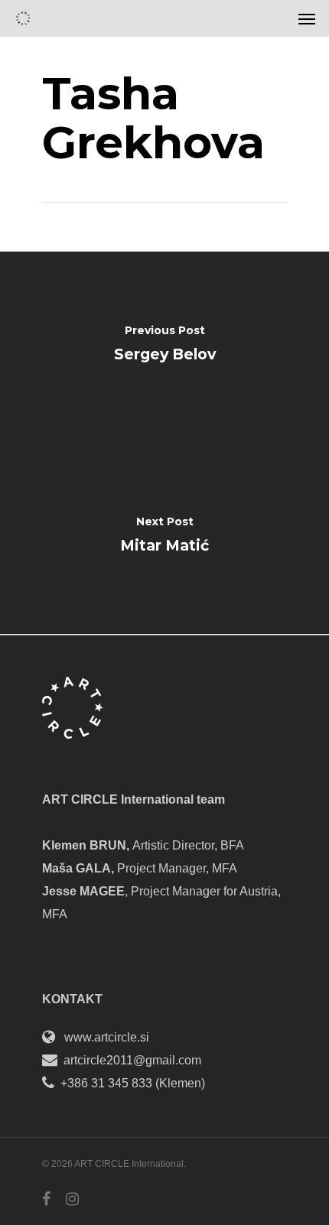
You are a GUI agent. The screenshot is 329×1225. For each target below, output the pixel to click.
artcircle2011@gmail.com (132, 1060)
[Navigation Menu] (306, 18)
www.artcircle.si (106, 1037)
